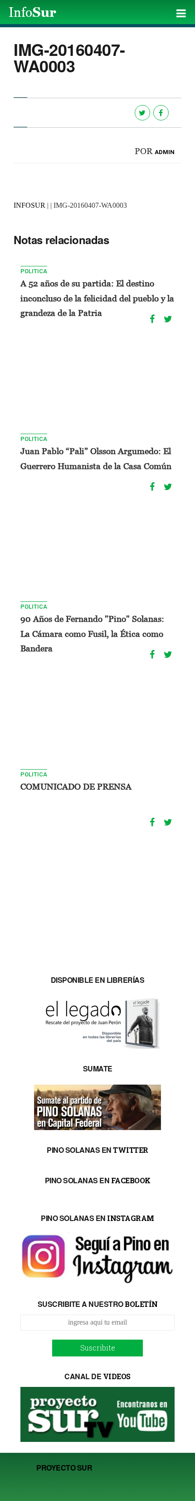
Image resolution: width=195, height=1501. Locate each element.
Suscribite (97, 1347)
